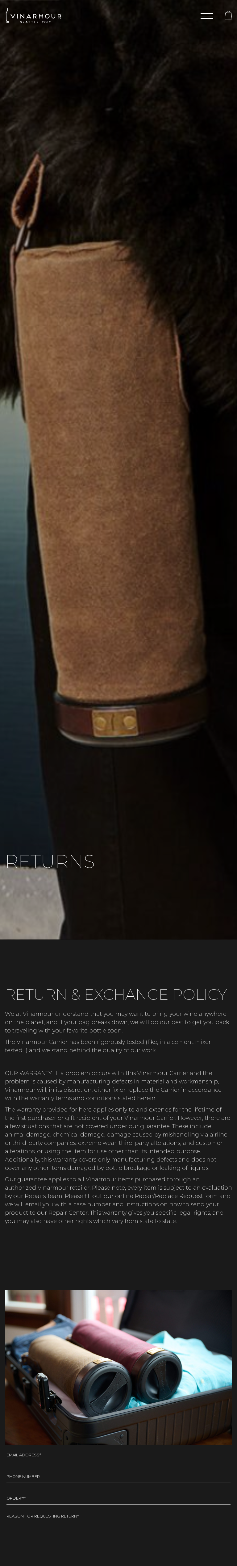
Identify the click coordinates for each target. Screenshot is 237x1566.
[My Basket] (223, 17)
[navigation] (206, 16)
